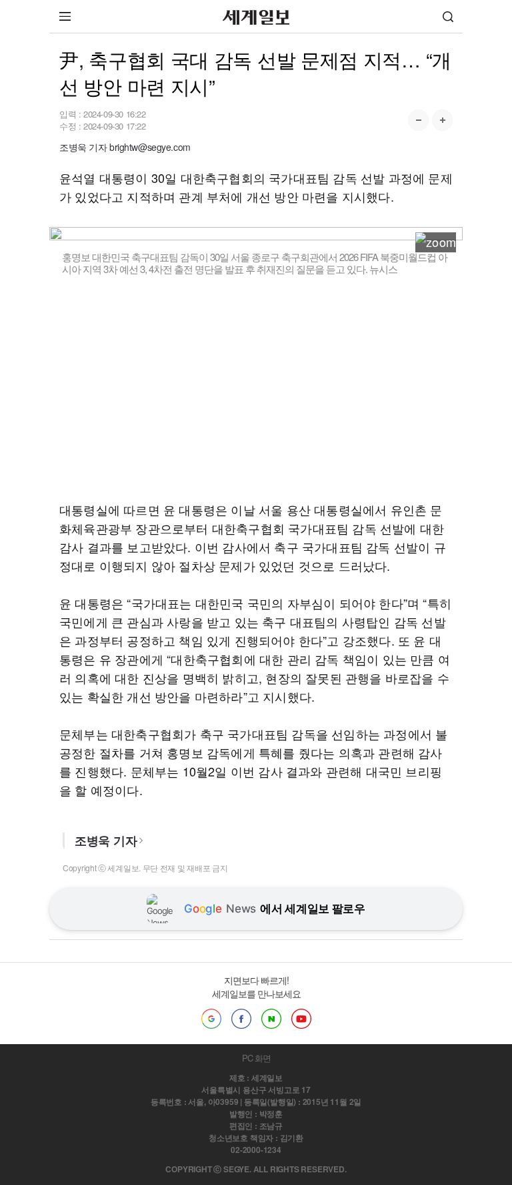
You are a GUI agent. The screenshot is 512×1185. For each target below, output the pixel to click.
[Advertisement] (256, 387)
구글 (211, 1019)
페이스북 (241, 1019)
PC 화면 (256, 1057)
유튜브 (301, 1019)
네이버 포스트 (271, 1019)
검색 (448, 16)
